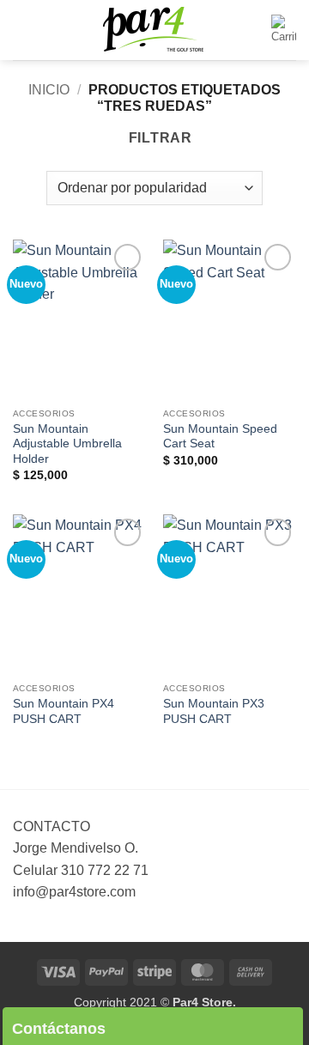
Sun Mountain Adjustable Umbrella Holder (67, 443)
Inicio (49, 89)
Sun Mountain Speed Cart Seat (220, 436)
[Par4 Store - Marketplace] (154, 30)
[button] (23, 30)
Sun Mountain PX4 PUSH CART (63, 711)
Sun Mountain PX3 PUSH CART (213, 711)
